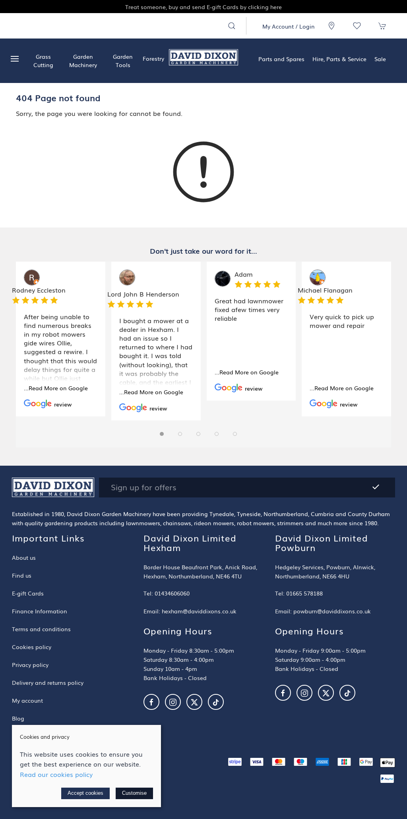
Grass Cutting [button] (43, 60)
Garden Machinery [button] (83, 60)
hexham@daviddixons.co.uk (199, 611)
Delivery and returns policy (47, 682)
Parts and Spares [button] (281, 58)
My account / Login (288, 26)
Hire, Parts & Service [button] (339, 58)
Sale (380, 58)
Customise (134, 793)
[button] (231, 26)
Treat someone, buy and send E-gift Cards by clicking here (79, 6)
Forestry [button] (153, 58)
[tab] (162, 434)
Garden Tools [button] (123, 60)
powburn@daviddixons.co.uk (332, 611)
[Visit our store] (331, 26)
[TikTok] (216, 702)
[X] (194, 702)
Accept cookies (85, 793)
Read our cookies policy (56, 774)
